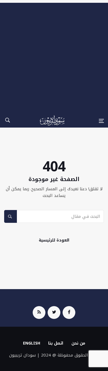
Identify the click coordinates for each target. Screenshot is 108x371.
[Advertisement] (54, 57)
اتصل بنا (55, 343)
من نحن (78, 343)
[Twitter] (54, 312)
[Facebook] (69, 312)
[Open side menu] (101, 121)
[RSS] (39, 312)
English (31, 343)
